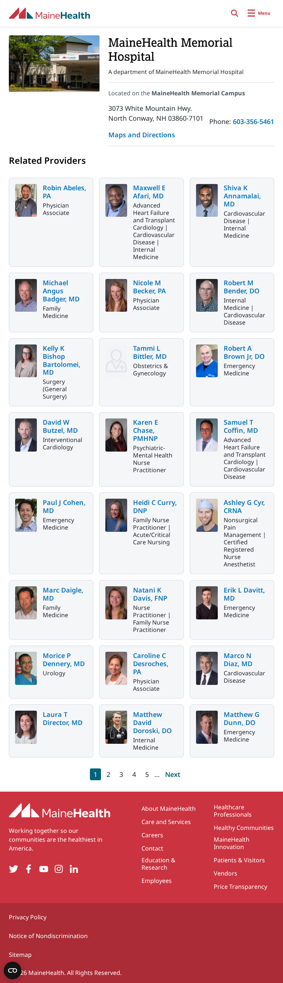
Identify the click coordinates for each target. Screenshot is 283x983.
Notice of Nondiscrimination (48, 936)
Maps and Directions (141, 134)
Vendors (225, 873)
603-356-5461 (253, 121)
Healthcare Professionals (233, 810)
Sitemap (20, 955)
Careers (152, 835)
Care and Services (166, 822)
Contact (152, 848)
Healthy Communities (244, 828)
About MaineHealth (169, 809)
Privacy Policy (27, 917)
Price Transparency (240, 887)
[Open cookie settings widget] (12, 970)
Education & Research (158, 863)
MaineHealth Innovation (231, 843)
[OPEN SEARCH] (234, 13)
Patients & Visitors (239, 860)
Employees (157, 881)
